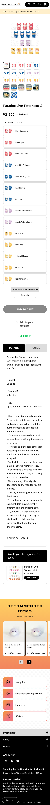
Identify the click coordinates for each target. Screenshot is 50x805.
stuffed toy (13, 11)
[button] (45, 4)
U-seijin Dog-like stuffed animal (36, 646)
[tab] (6, 65)
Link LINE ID (24, 336)
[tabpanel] (25, 449)
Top (4, 11)
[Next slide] (29, 662)
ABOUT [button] (7, 739)
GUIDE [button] (6, 746)
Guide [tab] (36, 347)
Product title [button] (10, 732)
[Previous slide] (21, 662)
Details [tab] (14, 347)
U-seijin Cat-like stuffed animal (13, 646)
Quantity (25, 295)
